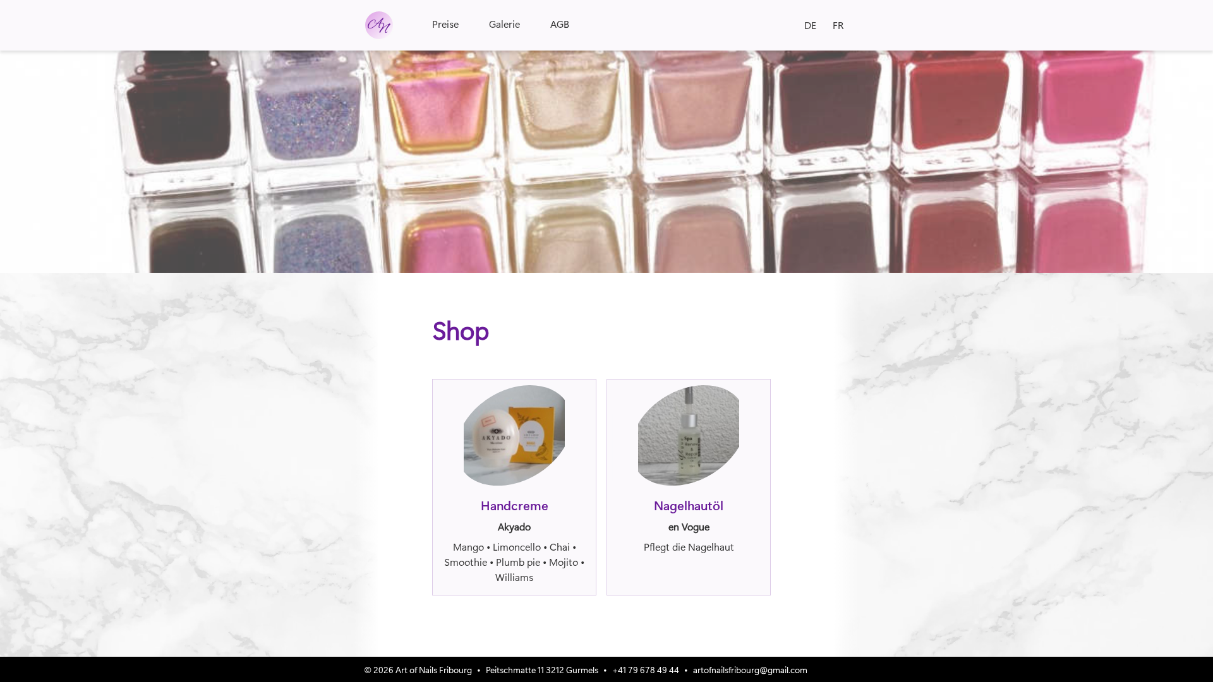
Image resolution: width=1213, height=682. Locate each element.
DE (810, 25)
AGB (559, 23)
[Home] (379, 25)
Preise (445, 23)
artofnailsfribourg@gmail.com (750, 669)
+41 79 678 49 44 (645, 669)
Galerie (504, 23)
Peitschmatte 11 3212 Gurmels (542, 669)
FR (838, 25)
